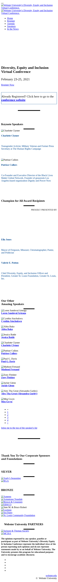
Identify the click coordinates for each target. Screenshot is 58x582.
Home (10, 18)
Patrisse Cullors (9, 353)
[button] (7, 85)
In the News (13, 29)
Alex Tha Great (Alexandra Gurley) (19, 393)
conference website (13, 99)
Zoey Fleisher (8, 377)
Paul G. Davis (8, 361)
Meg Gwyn (6, 401)
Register (11, 21)
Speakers (11, 26)
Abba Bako (7, 329)
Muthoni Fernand (10, 369)
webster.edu (51, 575)
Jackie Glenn (7, 385)
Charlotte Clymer (10, 345)
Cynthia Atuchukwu (11, 321)
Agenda (11, 23)
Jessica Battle (8, 337)
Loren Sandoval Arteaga (13, 313)
